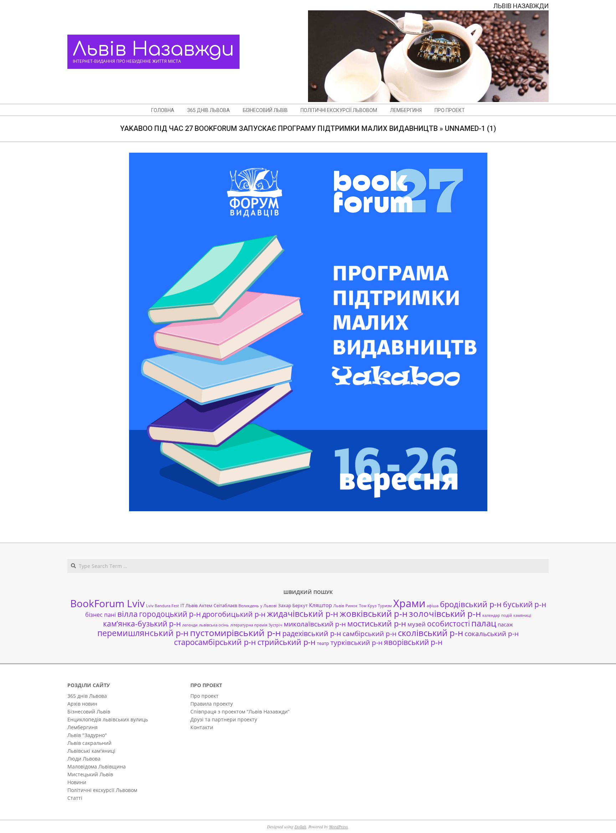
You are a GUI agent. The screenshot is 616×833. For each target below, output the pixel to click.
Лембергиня (82, 727)
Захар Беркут (293, 605)
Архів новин (82, 703)
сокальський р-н (491, 633)
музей (416, 624)
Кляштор (320, 605)
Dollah (300, 826)
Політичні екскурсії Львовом (102, 790)
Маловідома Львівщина (96, 766)
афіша (432, 605)
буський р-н (524, 604)
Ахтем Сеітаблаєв (218, 605)
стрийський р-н (286, 642)
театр (323, 643)
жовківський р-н (373, 613)
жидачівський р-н (302, 613)
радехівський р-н (311, 633)
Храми (409, 603)
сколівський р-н (430, 633)
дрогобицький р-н (234, 614)
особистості (448, 624)
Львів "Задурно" (87, 735)
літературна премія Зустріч (256, 625)
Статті (74, 797)
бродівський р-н (471, 604)
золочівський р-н (445, 613)
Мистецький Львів (90, 774)
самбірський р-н (369, 633)
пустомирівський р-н (235, 633)
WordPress (338, 826)
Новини (76, 782)
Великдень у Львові (257, 605)
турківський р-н (356, 642)
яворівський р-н (413, 642)
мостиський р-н (376, 623)
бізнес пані (100, 615)
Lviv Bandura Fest (162, 605)
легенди (189, 625)
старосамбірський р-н (215, 641)
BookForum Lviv (107, 603)
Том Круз (367, 605)
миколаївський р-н (315, 624)
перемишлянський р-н (143, 633)
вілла (127, 614)
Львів (338, 605)
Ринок (351, 605)
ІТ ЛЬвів (188, 605)
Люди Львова (84, 758)
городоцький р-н (170, 614)
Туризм (385, 605)
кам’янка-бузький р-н (142, 624)
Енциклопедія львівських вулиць (107, 719)
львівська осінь (214, 625)
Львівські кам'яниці (91, 750)
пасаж (505, 624)
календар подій (497, 615)
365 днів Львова (87, 695)
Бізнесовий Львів (88, 711)
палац (483, 623)
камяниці (522, 615)
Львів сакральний (89, 743)
